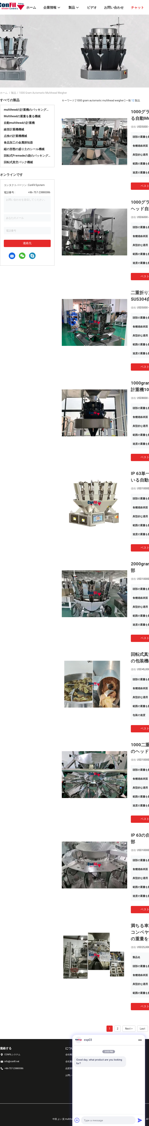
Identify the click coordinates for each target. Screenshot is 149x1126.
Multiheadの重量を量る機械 (22, 116)
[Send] (140, 1120)
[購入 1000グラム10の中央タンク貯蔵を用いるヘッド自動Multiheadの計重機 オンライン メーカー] (94, 231)
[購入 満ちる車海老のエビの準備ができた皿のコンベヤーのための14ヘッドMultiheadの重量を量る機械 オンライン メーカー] (94, 955)
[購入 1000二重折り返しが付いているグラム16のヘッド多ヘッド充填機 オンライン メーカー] (94, 774)
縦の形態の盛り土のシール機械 (24, 149)
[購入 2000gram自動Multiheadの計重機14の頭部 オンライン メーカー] (94, 593)
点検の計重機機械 (15, 136)
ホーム (4, 92)
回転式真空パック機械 (18, 162)
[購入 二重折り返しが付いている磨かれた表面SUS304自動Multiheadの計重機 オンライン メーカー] (94, 322)
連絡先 (27, 243)
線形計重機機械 (14, 129)
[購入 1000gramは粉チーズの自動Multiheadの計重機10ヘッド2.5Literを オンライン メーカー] (94, 412)
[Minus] (140, 1040)
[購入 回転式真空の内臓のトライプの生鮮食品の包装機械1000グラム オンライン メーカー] (94, 683)
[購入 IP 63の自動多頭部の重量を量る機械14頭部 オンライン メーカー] (94, 864)
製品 (13, 92)
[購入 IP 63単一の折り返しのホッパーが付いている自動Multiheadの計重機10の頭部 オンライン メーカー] (94, 503)
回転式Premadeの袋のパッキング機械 (27, 155)
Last (142, 1028)
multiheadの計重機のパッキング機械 (27, 109)
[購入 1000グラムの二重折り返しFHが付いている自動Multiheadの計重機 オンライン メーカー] (94, 141)
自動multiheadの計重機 (19, 123)
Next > (129, 1028)
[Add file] (77, 1120)
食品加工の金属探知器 (18, 142)
